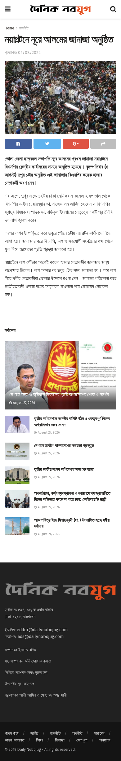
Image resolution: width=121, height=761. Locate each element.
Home (9, 28)
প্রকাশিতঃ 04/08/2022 (23, 52)
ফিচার (39, 740)
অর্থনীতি (77, 733)
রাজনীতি (24, 28)
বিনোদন (60, 740)
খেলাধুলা (81, 740)
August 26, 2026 (48, 534)
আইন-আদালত (14, 740)
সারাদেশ (99, 733)
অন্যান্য (104, 740)
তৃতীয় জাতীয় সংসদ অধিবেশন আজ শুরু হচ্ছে (64, 469)
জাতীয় (34, 733)
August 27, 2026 (23, 403)
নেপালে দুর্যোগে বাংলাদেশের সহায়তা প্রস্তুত (64, 445)
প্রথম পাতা (12, 733)
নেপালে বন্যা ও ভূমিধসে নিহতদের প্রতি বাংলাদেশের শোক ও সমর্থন (59, 394)
